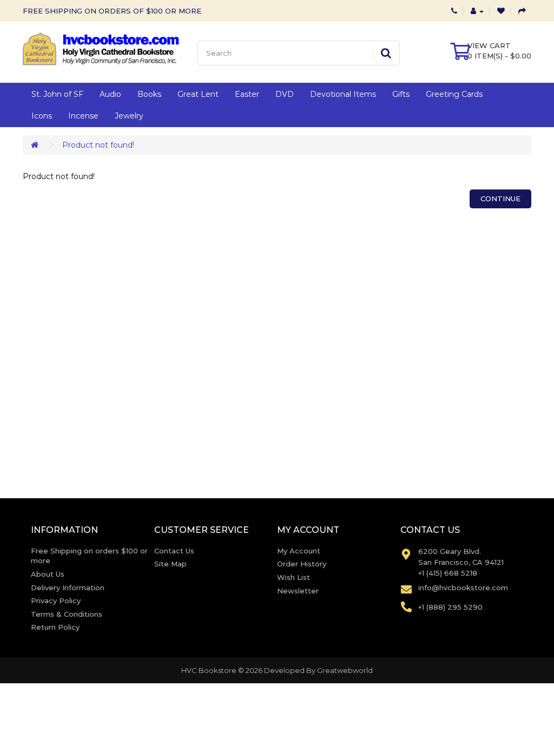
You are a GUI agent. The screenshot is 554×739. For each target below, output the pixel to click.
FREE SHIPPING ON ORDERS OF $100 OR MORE (112, 10)
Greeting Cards (454, 94)
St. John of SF (57, 94)
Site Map (170, 563)
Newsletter (298, 590)
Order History (301, 563)
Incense (83, 116)
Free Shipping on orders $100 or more (89, 555)
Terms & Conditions (66, 614)
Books (149, 94)
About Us (47, 574)
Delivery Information (67, 587)
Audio (110, 94)
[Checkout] (522, 10)
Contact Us (174, 550)
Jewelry (129, 116)
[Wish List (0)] (501, 10)
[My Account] (477, 10)
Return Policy (55, 627)
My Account (298, 550)
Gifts (401, 94)
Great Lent (198, 94)
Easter (247, 94)
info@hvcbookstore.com (463, 587)
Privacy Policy (56, 600)
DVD (284, 94)
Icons (41, 116)
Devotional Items (343, 94)
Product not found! (98, 145)
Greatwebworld (345, 670)
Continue (500, 198)
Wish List (293, 577)
